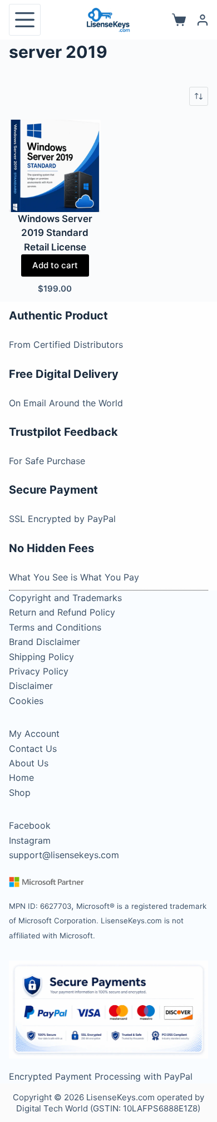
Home (21, 777)
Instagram (30, 840)
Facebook (30, 825)
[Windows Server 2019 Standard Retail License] (55, 166)
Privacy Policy (38, 671)
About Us (28, 763)
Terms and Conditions (55, 627)
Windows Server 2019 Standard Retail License (55, 233)
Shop (20, 792)
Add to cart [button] (55, 265)
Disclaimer (31, 685)
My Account (34, 733)
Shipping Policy (41, 656)
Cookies (26, 700)
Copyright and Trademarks (65, 597)
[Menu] (25, 20)
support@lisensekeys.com (64, 854)
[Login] (202, 20)
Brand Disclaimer (44, 641)
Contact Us (33, 748)
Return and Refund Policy (62, 612)
